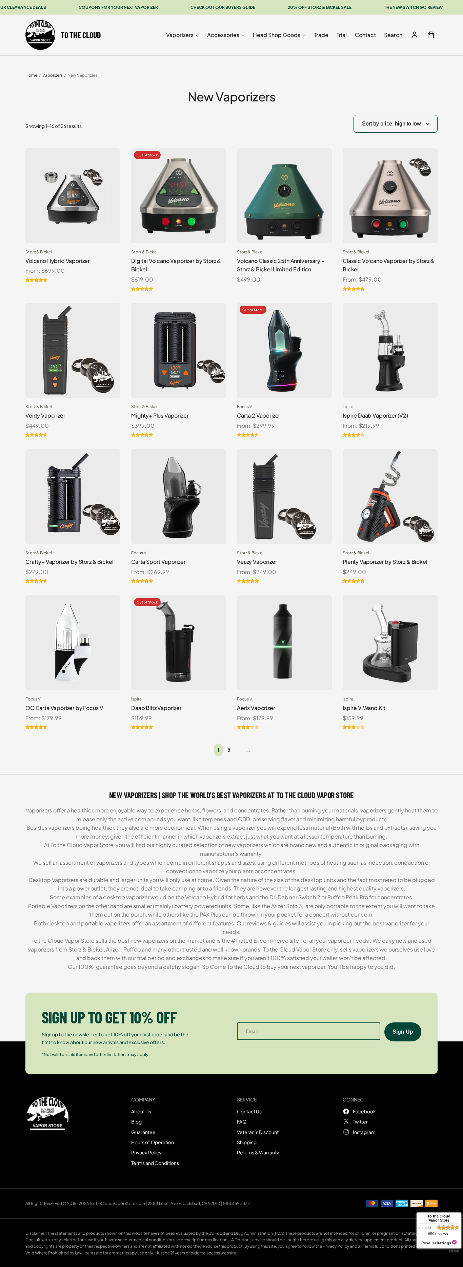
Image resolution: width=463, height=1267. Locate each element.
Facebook (364, 1111)
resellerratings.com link (439, 1242)
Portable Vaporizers (53, 905)
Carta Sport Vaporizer (158, 561)
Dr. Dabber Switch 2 (294, 897)
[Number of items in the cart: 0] (431, 35)
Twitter (360, 1121)
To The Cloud (81, 35)
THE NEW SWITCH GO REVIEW (413, 7)
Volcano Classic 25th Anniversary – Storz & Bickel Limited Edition (281, 265)
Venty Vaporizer (45, 415)
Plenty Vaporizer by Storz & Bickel (385, 561)
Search (393, 34)
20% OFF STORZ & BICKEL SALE (319, 7)
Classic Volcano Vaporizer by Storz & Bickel (388, 265)
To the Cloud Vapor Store (82, 844)
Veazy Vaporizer (257, 561)
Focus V (244, 406)
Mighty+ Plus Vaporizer (159, 415)
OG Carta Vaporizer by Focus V (64, 707)
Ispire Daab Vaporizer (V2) (375, 415)
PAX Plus (210, 914)
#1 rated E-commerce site (265, 940)
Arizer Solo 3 (286, 905)
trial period (150, 957)
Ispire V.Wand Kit (364, 707)
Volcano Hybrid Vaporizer (57, 260)
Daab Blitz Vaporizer (156, 707)
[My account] (414, 35)
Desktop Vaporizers (53, 879)
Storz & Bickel (38, 251)
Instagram (364, 1132)
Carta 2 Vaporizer (258, 415)
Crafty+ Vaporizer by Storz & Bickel (69, 561)
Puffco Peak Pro (347, 897)
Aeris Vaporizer (256, 707)
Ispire (348, 406)
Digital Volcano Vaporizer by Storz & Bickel (176, 265)
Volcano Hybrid (204, 897)
